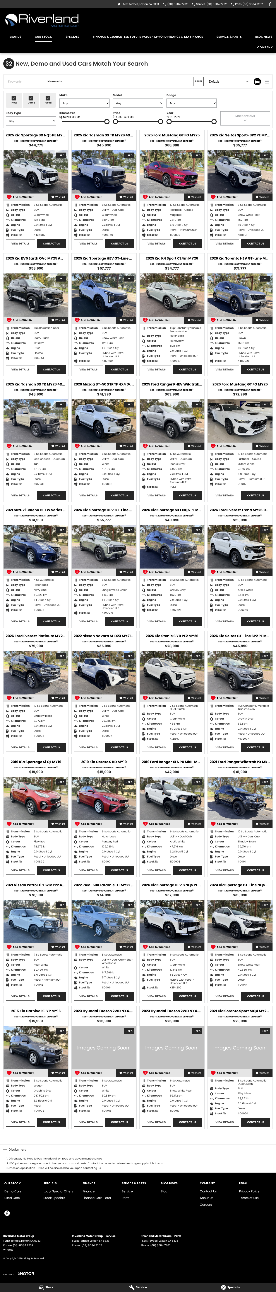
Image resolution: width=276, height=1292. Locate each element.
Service (127, 1191)
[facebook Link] (270, 4)
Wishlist (60, 197)
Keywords (55, 81)
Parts (125, 1198)
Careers (206, 1204)
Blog (164, 1191)
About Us (206, 1198)
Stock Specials (54, 1198)
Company (265, 47)
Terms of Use (249, 1198)
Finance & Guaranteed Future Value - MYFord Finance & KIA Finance (148, 37)
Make (63, 95)
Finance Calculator (97, 1198)
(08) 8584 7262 (23, 1245)
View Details (20, 243)
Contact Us (51, 243)
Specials (72, 37)
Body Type (13, 113)
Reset (198, 81)
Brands (15, 37)
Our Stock (43, 37)
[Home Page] (42, 20)
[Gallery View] (257, 81)
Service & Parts (229, 37)
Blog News (264, 37)
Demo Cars (12, 1191)
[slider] (107, 121)
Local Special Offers (58, 1191)
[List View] (266, 81)
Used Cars (12, 1198)
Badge (171, 95)
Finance (89, 1191)
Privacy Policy (249, 1191)
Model (117, 95)
